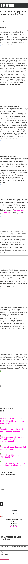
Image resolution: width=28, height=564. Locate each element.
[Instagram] (1, 504)
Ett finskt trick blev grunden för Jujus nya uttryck (12, 422)
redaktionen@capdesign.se (14, 526)
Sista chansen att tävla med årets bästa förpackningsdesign (13, 430)
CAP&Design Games (7, 495)
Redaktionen (14, 510)
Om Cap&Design (14, 513)
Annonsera (14, 507)
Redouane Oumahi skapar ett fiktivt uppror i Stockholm (13, 448)
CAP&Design (5, 493)
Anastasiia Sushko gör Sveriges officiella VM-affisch (12, 456)
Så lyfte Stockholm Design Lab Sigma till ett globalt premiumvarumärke (12, 439)
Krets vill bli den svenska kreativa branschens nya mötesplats (13, 464)
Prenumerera (9, 498)
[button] (25, 5)
